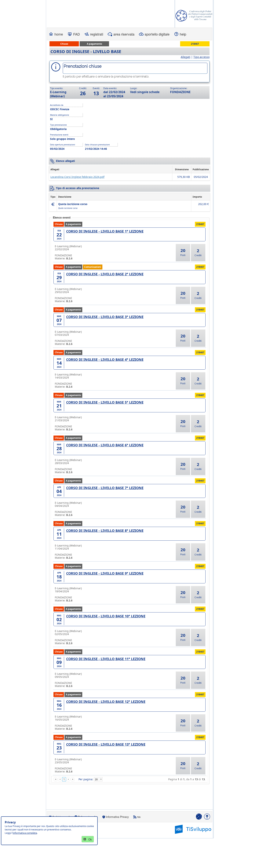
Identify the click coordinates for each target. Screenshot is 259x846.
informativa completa (25, 833)
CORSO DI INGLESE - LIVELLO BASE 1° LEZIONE (105, 231)
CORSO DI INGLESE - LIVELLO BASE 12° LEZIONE (105, 701)
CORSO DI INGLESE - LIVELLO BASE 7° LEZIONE (105, 488)
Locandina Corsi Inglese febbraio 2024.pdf (77, 177)
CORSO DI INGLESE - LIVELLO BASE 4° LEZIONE (105, 359)
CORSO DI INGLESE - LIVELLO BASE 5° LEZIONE (105, 402)
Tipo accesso (201, 57)
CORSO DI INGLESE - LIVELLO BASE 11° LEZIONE (105, 659)
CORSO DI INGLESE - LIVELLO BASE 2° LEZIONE (105, 274)
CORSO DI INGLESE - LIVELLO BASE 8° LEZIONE (105, 530)
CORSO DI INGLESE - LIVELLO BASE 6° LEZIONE (105, 445)
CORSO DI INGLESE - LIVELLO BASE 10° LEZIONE (105, 616)
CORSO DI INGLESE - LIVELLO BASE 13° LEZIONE (105, 744)
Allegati (185, 57)
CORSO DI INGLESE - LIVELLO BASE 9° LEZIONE (105, 573)
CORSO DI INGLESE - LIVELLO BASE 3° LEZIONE (105, 316)
